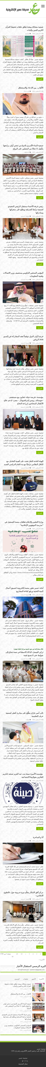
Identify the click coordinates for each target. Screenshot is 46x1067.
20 (17, 954)
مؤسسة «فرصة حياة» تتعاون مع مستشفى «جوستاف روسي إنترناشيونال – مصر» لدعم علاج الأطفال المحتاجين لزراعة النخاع (23, 400)
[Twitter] (23, 1061)
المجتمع (27, 33)
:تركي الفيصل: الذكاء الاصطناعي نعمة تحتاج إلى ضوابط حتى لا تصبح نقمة (24, 652)
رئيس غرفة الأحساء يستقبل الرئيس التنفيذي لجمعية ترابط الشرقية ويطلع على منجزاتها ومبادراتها (25, 209)
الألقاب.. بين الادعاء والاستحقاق (30, 88)
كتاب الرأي (26, 91)
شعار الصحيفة (23, 1064)
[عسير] (23, 8)
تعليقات (25, 979)
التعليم (27, 528)
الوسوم (17, 979)
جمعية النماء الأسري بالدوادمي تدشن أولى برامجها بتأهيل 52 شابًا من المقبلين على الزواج (17, 1006)
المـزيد (40, 79)
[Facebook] (25, 1061)
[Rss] (27, 1061)
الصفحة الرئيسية (25, 216)
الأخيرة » (42, 960)
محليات (27, 719)
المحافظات (26, 152)
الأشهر (34, 979)
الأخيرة (41, 979)
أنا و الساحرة (38, 837)
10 (21, 954)
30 (12, 957)
